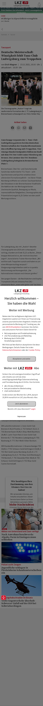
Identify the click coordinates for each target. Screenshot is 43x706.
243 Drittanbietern (13, 327)
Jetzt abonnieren (21, 404)
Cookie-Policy (34, 350)
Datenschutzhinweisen (11, 350)
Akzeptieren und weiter (21, 359)
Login (33, 409)
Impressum (21, 416)
